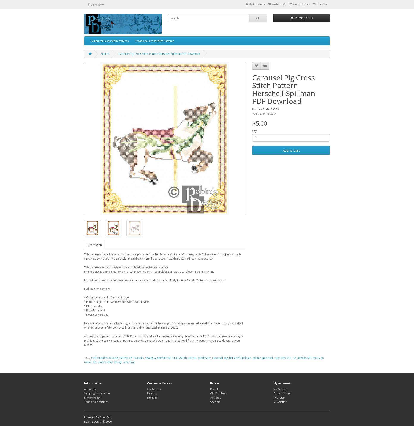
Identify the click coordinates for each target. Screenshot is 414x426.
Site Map (152, 397)
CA (294, 358)
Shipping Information (97, 393)
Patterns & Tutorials (132, 358)
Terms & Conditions (96, 402)
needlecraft (304, 358)
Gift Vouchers (218, 393)
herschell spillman (240, 358)
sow (125, 362)
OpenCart (105, 417)
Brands (214, 389)
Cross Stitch (179, 358)
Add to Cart (291, 150)
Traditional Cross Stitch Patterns (154, 41)
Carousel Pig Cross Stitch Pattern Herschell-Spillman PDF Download (159, 54)
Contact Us (154, 389)
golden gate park (262, 358)
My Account (280, 389)
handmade (204, 358)
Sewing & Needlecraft (158, 358)
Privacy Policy (92, 397)
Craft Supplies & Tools (104, 358)
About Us (90, 389)
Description (95, 245)
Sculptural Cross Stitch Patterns (110, 41)
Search (105, 54)
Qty (254, 131)
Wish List (278, 397)
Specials (215, 402)
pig (226, 358)
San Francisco (283, 358)
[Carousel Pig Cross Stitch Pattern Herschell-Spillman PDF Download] (165, 138)
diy (95, 362)
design (118, 362)
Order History (281, 393)
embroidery (105, 362)
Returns (152, 393)
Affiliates (215, 397)
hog (132, 362)
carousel (217, 358)
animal (192, 358)
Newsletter (280, 402)
